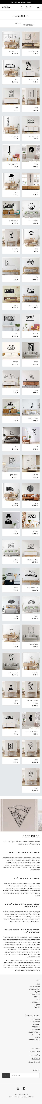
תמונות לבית (36, 1027)
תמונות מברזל (35, 1022)
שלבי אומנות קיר (18, 1094)
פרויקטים (37, 992)
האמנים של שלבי (34, 986)
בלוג (38, 999)
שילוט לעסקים (35, 994)
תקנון (38, 1004)
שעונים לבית (36, 1034)
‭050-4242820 (36, 1058)
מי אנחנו (37, 997)
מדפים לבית (36, 1037)
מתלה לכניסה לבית (34, 1040)
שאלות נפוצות (35, 1002)
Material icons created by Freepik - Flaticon (21, 1097)
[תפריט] (38, 7)
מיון (34, 21)
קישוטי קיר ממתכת (34, 1032)
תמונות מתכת (35, 1019)
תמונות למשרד (35, 1029)
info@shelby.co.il (34, 1062)
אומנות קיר (36, 1024)
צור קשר (37, 1007)
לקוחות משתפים (34, 989)
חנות (38, 984)
